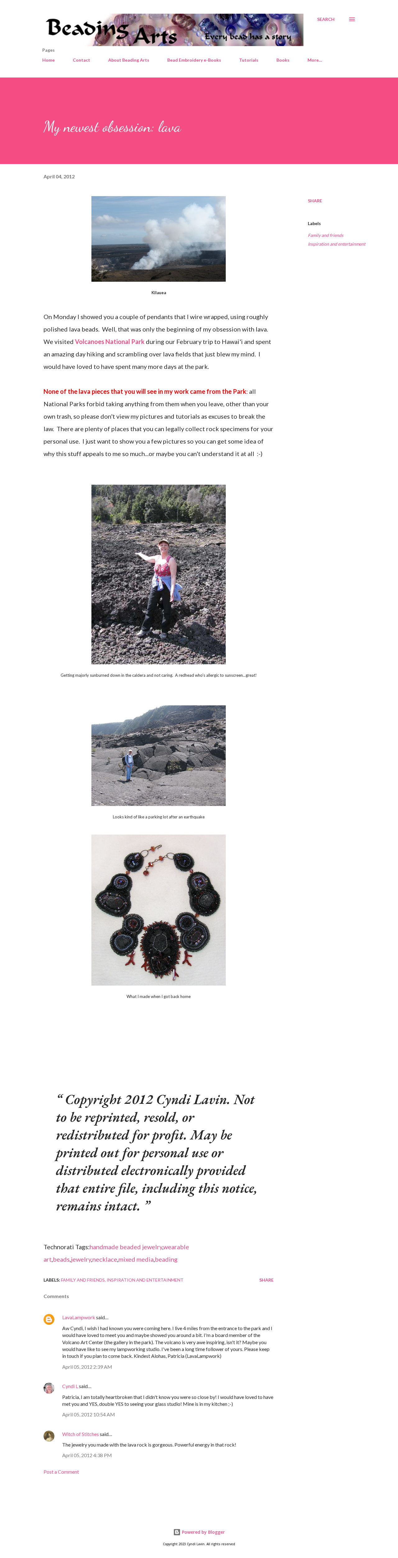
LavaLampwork (78, 1317)
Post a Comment (61, 1472)
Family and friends (325, 235)
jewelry (81, 1259)
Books (282, 60)
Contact (81, 60)
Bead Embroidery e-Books (194, 60)
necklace (104, 1259)
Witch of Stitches (80, 1434)
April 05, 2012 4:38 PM (87, 1455)
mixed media (136, 1259)
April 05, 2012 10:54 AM (88, 1414)
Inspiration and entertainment (336, 244)
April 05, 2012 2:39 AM (87, 1367)
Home (48, 60)
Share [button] (315, 200)
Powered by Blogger (203, 1532)
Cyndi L (70, 1386)
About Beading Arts (128, 60)
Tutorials (248, 60)
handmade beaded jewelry (126, 1246)
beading (166, 1259)
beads (61, 1259)
